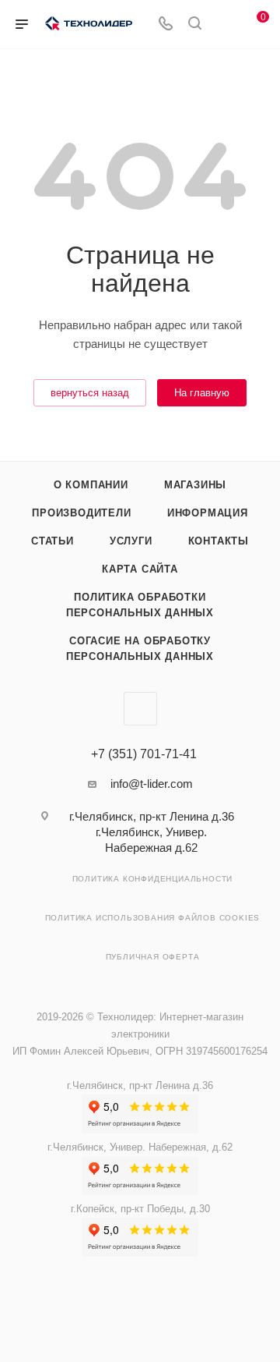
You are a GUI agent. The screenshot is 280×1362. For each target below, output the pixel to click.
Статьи (52, 541)
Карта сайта (140, 569)
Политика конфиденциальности (152, 878)
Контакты (218, 541)
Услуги (131, 541)
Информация (207, 513)
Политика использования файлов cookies (153, 917)
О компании (91, 485)
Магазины (195, 485)
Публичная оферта (153, 956)
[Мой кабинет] (224, 24)
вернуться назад (90, 393)
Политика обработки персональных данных (140, 605)
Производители (81, 513)
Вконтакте (140, 708)
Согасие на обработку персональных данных (140, 648)
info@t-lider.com (151, 783)
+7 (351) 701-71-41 (144, 754)
